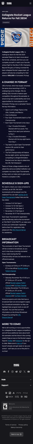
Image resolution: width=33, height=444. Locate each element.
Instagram (19, 341)
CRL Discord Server (19, 230)
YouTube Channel (20, 285)
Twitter (10, 341)
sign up (19, 343)
